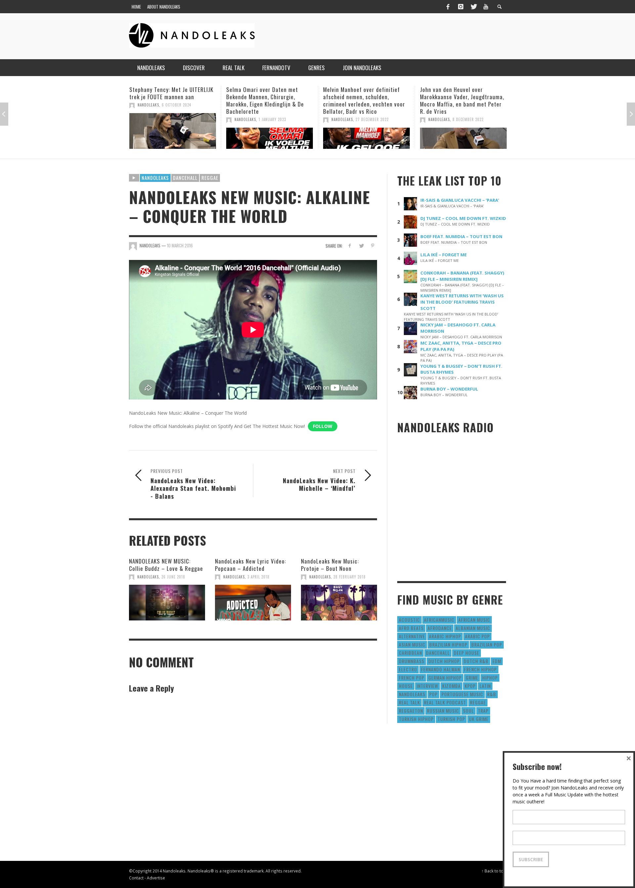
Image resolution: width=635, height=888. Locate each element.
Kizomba (451, 685)
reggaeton (411, 710)
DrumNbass (411, 660)
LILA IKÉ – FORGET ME (443, 255)
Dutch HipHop (444, 660)
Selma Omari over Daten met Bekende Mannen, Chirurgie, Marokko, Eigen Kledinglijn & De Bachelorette (168, 100)
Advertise (156, 877)
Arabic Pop (477, 636)
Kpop (470, 685)
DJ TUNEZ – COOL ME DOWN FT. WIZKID (463, 218)
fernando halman (440, 669)
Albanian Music (473, 627)
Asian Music (412, 644)
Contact (136, 877)
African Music (474, 619)
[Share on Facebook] (349, 245)
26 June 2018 (173, 576)
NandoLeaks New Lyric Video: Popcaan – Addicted (250, 564)
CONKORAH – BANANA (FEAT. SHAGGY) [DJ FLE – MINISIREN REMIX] (462, 276)
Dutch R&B (476, 660)
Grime (472, 677)
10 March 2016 (180, 245)
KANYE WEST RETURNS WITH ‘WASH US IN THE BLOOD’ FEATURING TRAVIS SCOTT (462, 302)
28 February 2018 (349, 576)
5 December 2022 (467, 119)
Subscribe (531, 859)
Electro (408, 669)
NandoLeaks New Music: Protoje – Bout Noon (330, 564)
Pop (433, 694)
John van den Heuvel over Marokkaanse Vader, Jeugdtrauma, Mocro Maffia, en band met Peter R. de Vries (365, 100)
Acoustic (409, 619)
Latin (485, 685)
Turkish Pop (451, 718)
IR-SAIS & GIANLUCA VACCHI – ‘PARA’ (459, 200)
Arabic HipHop (445, 636)
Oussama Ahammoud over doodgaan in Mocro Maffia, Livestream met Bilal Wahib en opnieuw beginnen (457, 100)
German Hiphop (445, 677)
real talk (409, 702)
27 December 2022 (275, 119)
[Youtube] (486, 6)
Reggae (209, 177)
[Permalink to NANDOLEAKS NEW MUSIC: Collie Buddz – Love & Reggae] (167, 602)
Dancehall (185, 177)
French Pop (411, 677)
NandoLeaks (148, 119)
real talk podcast (445, 702)
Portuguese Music (462, 694)
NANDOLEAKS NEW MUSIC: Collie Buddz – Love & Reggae (166, 564)
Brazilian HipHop (448, 644)
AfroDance (440, 627)
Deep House (466, 652)
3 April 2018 (258, 576)
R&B (491, 694)
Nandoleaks (155, 177)
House (406, 685)
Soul (468, 710)
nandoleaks (412, 694)
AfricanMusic (439, 619)
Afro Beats (411, 627)
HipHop (490, 677)
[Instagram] (460, 6)
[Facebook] (448, 6)
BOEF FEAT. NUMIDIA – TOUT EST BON (461, 236)
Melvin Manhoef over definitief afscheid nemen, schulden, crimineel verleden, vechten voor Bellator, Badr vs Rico (267, 100)
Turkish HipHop (416, 718)
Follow (322, 426)
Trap (483, 710)
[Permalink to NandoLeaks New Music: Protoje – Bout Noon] (339, 602)
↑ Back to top (494, 870)
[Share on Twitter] (361, 245)
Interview (427, 685)
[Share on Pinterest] (372, 245)
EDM (496, 660)
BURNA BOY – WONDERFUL (449, 389)
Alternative (412, 636)
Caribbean (410, 652)
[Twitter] (473, 6)
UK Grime (478, 718)
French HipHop (480, 669)
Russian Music (443, 710)
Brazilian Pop (486, 644)
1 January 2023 (175, 119)
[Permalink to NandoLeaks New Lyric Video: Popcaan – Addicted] (253, 602)
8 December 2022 (371, 119)
